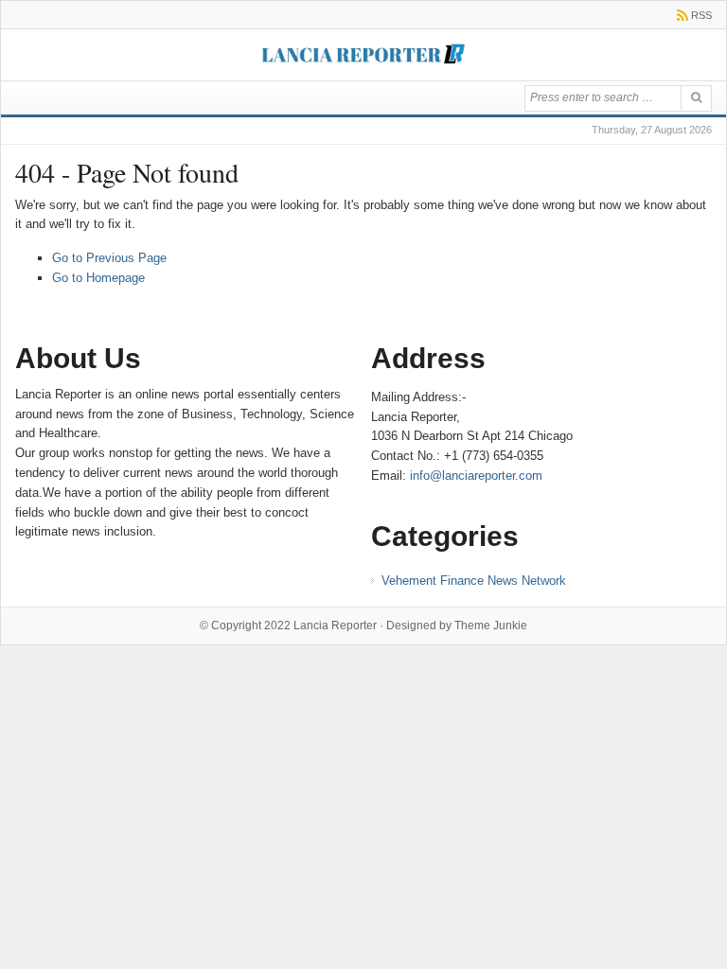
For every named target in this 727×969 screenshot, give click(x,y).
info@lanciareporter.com (476, 475)
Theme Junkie (490, 625)
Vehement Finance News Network (473, 580)
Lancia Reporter (335, 625)
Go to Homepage (98, 278)
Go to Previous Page (109, 258)
